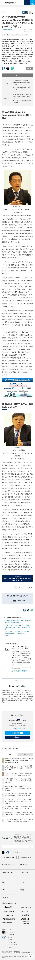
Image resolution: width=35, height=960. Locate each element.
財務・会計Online (7, 872)
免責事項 (9, 937)
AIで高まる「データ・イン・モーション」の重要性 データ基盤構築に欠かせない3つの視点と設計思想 (19, 768)
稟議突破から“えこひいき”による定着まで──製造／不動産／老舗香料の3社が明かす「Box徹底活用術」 (19, 814)
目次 (17, 75)
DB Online (23, 865)
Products (26, 34)
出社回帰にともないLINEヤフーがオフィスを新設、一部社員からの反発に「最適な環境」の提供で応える (18, 801)
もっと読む (7, 635)
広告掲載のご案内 (26, 857)
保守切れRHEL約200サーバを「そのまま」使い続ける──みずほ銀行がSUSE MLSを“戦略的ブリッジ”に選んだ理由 (19, 760)
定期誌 (22, 890)
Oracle (4, 34)
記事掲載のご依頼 (9, 857)
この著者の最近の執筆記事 (19, 671)
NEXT (29, 587)
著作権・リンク (11, 932)
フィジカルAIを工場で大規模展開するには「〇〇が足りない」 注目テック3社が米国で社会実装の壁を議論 (18, 788)
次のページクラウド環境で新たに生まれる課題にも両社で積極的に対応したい (17, 578)
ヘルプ (9, 929)
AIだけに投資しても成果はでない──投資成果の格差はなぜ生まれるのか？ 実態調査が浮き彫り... (18, 627)
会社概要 (9, 939)
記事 (3, 882)
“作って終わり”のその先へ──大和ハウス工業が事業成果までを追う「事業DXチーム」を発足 (18, 807)
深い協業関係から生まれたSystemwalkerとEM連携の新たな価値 (21, 82)
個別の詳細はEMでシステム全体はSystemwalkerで (21, 88)
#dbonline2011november (17, 34)
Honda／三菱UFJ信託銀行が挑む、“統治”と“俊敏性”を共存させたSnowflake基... (18, 621)
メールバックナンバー (18, 728)
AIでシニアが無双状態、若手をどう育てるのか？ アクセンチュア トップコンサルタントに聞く (18, 774)
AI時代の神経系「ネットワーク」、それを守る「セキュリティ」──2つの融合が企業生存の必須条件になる (18, 781)
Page (6, 98)
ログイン (18, 737)
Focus (8, 34)
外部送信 (9, 947)
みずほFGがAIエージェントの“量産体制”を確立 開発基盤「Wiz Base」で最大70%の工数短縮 (18, 794)
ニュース (23, 872)
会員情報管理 (10, 934)
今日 (10, 754)
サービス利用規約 (11, 942)
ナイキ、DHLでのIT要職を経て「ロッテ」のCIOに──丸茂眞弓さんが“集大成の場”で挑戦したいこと (19, 820)
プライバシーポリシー (12, 944)
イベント (23, 882)
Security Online (7, 865)
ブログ (4, 897)
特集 (3, 890)
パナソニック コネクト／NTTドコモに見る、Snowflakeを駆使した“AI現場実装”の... (17, 632)
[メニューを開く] (2, 2)
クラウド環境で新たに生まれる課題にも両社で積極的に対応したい (22, 96)
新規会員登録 (18, 733)
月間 (25, 754)
